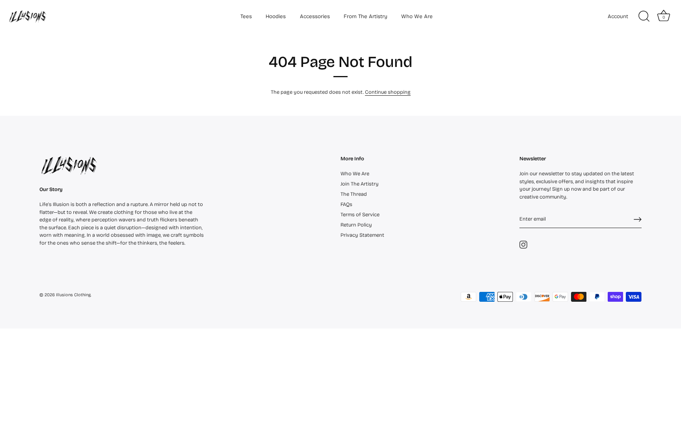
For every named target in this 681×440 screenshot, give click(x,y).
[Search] (644, 16)
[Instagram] (523, 244)
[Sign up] (638, 219)
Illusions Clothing (73, 294)
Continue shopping (388, 92)
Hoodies (276, 16)
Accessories (315, 16)
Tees (246, 16)
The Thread (353, 194)
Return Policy (356, 225)
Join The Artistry (359, 184)
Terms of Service (360, 215)
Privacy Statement (362, 235)
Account (618, 16)
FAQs (346, 204)
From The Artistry (365, 16)
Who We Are (417, 16)
